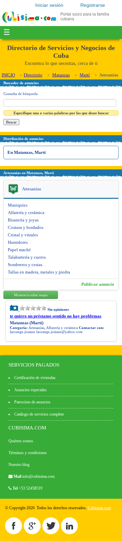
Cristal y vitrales (23, 234)
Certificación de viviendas (35, 377)
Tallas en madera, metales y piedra (39, 272)
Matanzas (61, 74)
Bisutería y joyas (23, 219)
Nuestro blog (18, 464)
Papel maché (19, 249)
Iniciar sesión (49, 5)
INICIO (8, 74)
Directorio (33, 74)
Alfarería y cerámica (26, 212)
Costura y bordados (25, 227)
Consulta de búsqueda (20, 94)
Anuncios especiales (30, 389)
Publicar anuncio (97, 284)
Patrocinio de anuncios (32, 402)
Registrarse (92, 5)
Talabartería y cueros (27, 257)
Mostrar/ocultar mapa (30, 295)
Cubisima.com (99, 507)
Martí (85, 74)
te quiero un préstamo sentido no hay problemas (55, 316)
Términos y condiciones (27, 452)
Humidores (18, 242)
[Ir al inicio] (29, 23)
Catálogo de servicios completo (39, 414)
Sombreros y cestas (25, 264)
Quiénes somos (20, 441)
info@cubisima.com (38, 476)
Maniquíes (17, 205)
